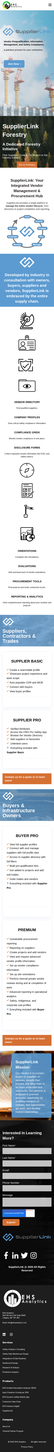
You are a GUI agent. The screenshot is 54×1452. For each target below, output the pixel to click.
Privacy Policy (27, 1447)
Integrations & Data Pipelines (14, 1358)
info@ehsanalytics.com (17, 1323)
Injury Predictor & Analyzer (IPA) (16, 1392)
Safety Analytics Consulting (14, 1349)
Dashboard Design (10, 1363)
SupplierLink (8, 1411)
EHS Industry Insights (11, 1406)
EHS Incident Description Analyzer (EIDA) (19, 1388)
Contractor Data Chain (12, 1402)
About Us (6, 1426)
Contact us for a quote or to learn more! (25, 779)
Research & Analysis (11, 1367)
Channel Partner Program (13, 1431)
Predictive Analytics (11, 1372)
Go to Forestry (27, 164)
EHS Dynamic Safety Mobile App (16, 1397)
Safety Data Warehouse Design (16, 1354)
